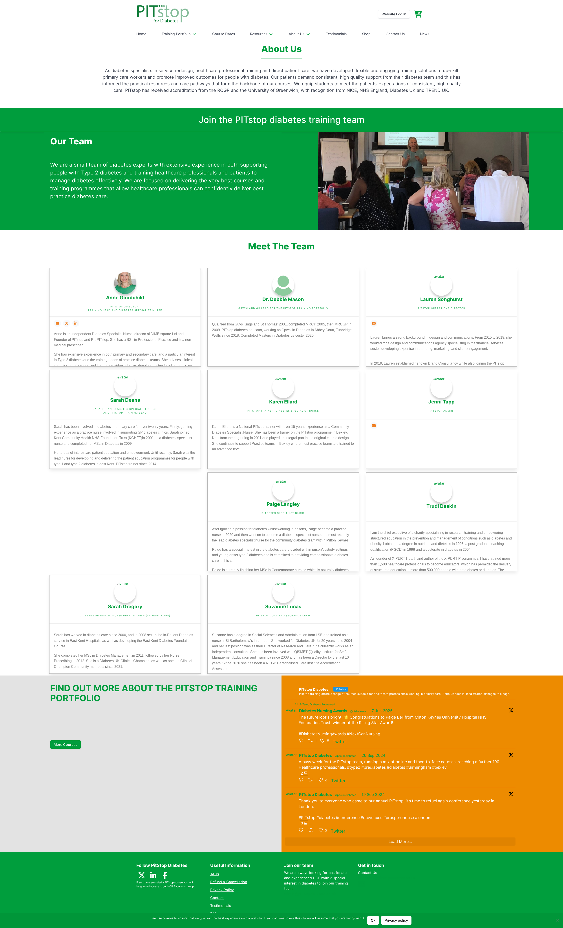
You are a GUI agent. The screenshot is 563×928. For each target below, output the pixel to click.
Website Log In (394, 14)
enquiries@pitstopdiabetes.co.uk (386, 878)
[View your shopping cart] (418, 14)
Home (141, 34)
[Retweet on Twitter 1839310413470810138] (312, 780)
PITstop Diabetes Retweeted (317, 704)
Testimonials (336, 34)
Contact (217, 897)
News (424, 34)
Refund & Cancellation (228, 882)
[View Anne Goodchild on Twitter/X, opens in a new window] (66, 323)
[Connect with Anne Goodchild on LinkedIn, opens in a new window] (75, 323)
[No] (557, 920)
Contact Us (395, 34)
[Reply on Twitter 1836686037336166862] (302, 830)
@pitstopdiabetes (345, 755)
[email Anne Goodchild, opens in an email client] (57, 323)
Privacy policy (396, 920)
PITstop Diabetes (315, 755)
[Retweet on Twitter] (296, 704)
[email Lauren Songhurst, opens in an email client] (373, 323)
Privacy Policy (222, 890)
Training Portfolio (176, 34)
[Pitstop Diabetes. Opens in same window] (163, 14)
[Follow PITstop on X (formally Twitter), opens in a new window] (141, 876)
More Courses (65, 744)
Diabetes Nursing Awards (323, 710)
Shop (366, 34)
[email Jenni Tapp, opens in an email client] (373, 425)
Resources (258, 34)
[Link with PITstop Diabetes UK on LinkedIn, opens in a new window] (153, 876)
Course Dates (223, 34)
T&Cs (214, 874)
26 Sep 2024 (374, 755)
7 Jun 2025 (382, 710)
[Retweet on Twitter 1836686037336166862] (312, 830)
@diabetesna (358, 711)
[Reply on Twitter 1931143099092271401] (302, 741)
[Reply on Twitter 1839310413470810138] (302, 780)
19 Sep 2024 (373, 794)
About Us (296, 34)
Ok (373, 920)
